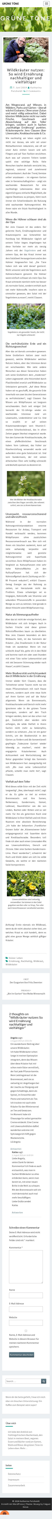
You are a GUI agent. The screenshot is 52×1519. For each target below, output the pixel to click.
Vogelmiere (30, 250)
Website (13, 1317)
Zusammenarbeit (16, 1485)
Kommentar (16, 1247)
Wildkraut (38, 961)
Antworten (16, 1148)
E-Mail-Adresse (16, 1303)
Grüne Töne (10, 3)
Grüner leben (16, 957)
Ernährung (14, 961)
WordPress (18, 1504)
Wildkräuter (11, 964)
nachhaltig (26, 961)
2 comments (33, 91)
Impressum (13, 1479)
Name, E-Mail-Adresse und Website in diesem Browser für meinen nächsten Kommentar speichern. (24, 1340)
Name (12, 1289)
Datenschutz (14, 1473)
